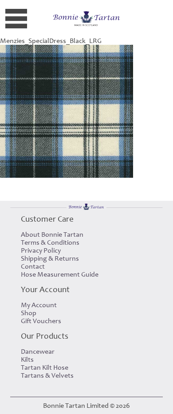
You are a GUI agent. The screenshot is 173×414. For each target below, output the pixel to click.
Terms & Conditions (50, 242)
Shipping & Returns (50, 258)
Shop (28, 313)
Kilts (27, 359)
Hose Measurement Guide (59, 274)
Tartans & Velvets (47, 375)
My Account (39, 305)
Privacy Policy (41, 250)
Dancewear (38, 351)
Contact (33, 266)
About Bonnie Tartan (52, 234)
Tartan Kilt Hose (44, 367)
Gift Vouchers (41, 321)
